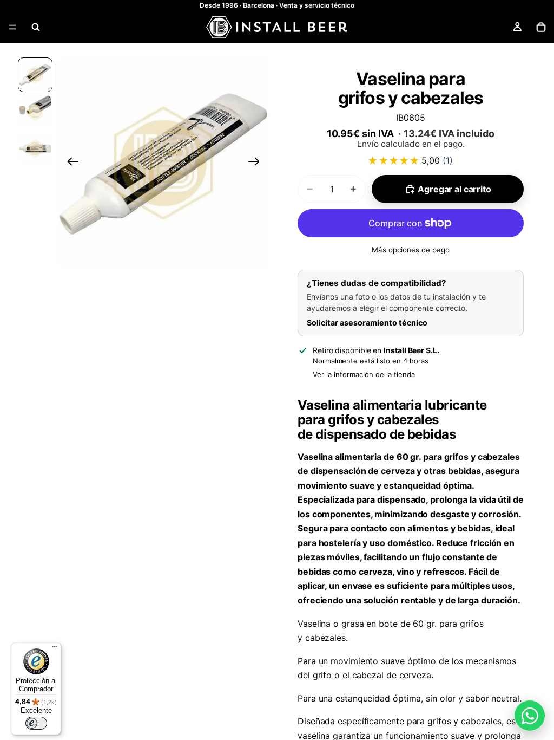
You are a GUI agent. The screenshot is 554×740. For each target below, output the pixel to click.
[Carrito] (541, 27)
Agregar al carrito (454, 189)
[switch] (36, 723)
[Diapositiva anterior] (69, 163)
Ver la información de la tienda (364, 374)
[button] (163, 163)
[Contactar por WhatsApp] (529, 715)
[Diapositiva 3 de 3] (35, 148)
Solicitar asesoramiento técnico (367, 322)
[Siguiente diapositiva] (257, 163)
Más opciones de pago (411, 249)
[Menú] (12, 27)
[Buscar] (36, 27)
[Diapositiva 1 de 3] (35, 75)
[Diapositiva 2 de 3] (35, 111)
